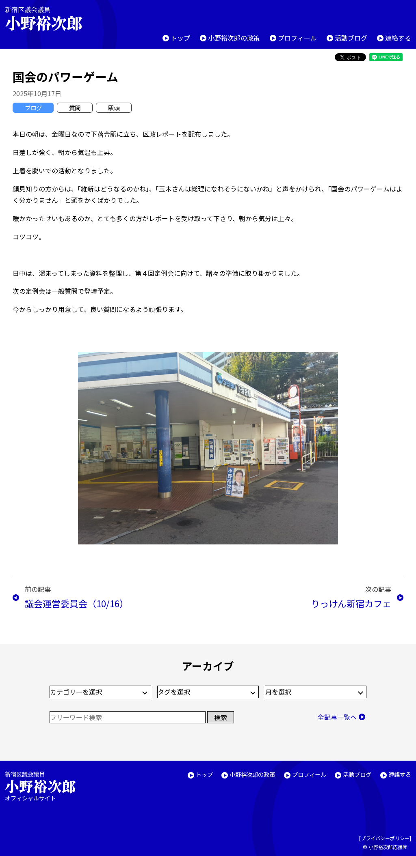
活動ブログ (351, 38)
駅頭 (113, 107)
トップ (180, 38)
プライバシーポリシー (385, 837)
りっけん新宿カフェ (351, 603)
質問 (74, 107)
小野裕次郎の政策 (234, 38)
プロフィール (297, 38)
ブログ (33, 107)
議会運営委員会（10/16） (76, 603)
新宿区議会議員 (43, 18)
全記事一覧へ (337, 717)
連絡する (398, 38)
